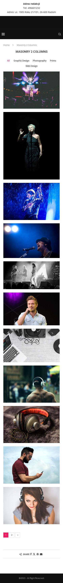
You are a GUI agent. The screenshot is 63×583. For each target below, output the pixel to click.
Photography (40, 60)
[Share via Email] (41, 554)
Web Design (32, 66)
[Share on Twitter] (34, 554)
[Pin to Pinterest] (38, 554)
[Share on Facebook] (31, 554)
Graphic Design (21, 60)
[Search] (59, 34)
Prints (53, 60)
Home (6, 45)
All (8, 60)
